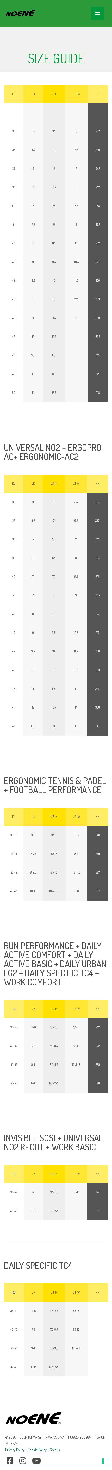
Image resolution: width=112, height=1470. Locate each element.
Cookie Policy (37, 1449)
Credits (55, 1449)
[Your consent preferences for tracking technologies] (103, 1461)
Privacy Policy (14, 1449)
